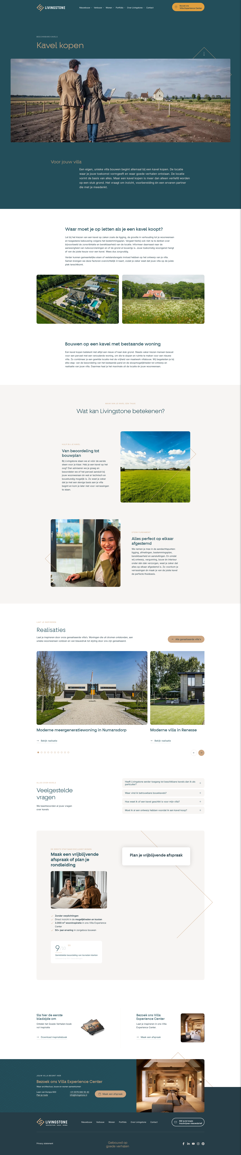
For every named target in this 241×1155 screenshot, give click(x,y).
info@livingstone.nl (78, 1095)
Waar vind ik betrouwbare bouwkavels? (146, 793)
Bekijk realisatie (49, 740)
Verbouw (98, 7)
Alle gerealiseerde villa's (188, 639)
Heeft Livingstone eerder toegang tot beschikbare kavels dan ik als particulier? (160, 783)
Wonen (109, 7)
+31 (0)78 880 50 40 (79, 1092)
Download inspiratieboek (54, 1037)
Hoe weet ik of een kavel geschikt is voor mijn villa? (152, 801)
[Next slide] (201, 753)
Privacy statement (45, 1143)
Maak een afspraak (151, 1037)
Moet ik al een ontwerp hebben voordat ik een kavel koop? (156, 810)
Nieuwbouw (84, 7)
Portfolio (119, 7)
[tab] (38, 752)
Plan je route (42, 1095)
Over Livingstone (135, 7)
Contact (150, 7)
